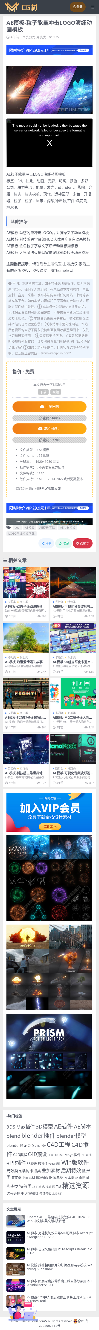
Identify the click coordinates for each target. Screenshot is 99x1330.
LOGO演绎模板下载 (21, 533)
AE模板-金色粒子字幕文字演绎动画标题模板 (42, 245)
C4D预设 (37, 1154)
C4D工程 (58, 1144)
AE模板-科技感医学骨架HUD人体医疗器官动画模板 (48, 239)
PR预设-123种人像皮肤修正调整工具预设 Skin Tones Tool (59, 1299)
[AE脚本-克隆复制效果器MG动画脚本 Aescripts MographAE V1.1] (15, 1237)
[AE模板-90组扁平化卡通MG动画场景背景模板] (73, 638)
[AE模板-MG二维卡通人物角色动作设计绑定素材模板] (73, 693)
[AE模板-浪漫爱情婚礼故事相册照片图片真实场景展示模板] (26, 638)
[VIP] (49, 49)
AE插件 (63, 1126)
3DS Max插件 (20, 1126)
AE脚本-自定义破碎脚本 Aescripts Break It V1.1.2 (59, 1251)
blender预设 (16, 1145)
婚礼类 (12, 657)
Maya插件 (72, 1154)
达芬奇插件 (15, 1193)
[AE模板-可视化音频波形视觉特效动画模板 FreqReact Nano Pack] (73, 749)
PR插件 (18, 1162)
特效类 (71, 602)
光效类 (30, 37)
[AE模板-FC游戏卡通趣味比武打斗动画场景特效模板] (26, 693)
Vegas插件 (54, 1163)
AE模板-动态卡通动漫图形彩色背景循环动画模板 (25, 608)
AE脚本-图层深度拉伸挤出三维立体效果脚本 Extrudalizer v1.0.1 (60, 1283)
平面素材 (28, 1177)
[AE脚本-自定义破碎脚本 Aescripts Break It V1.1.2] (15, 1253)
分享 (48, 543)
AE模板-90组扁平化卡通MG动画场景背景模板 (73, 664)
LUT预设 (59, 1155)
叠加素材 (51, 1170)
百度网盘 (52, 406)
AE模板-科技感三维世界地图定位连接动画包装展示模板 (25, 775)
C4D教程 (20, 1154)
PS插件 (42, 1163)
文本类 (69, 1177)
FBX (50, 1155)
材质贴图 (82, 1177)
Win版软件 (75, 1162)
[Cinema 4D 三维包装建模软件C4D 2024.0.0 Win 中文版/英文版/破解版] (15, 1221)
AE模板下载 (47, 527)
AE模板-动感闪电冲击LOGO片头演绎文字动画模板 (47, 232)
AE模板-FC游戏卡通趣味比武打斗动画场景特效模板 (24, 719)
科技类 (46, 1187)
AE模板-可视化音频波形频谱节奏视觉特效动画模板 (73, 608)
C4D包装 (40, 1146)
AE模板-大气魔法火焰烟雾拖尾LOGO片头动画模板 (47, 252)
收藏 (66, 543)
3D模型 (44, 1126)
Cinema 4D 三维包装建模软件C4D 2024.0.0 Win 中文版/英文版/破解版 (58, 1219)
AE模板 (29, 527)
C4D (31, 1145)
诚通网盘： (52, 428)
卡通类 (12, 602)
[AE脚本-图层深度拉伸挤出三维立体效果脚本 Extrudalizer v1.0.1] (15, 1285)
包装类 (12, 768)
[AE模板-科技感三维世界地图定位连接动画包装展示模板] (26, 749)
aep (17, 527)
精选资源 (75, 1185)
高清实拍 (57, 1193)
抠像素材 (56, 1177)
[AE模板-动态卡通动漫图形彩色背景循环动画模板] (26, 582)
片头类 (41, 37)
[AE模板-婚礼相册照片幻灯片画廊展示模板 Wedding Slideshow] (15, 1269)
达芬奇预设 (31, 1193)
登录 (79, 7)
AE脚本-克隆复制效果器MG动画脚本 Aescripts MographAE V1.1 (60, 1235)
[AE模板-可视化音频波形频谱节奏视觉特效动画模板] (73, 582)
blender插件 (38, 1135)
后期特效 (71, 1170)
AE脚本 (82, 1126)
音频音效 (45, 1193)
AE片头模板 (68, 527)
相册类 (24, 657)
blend (13, 1135)
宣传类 (24, 768)
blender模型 (71, 1135)
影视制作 (42, 1178)
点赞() (84, 543)
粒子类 (56, 1187)
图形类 (24, 602)
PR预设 (32, 1163)
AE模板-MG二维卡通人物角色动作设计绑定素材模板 (72, 719)
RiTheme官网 (62, 270)
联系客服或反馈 (49, 488)
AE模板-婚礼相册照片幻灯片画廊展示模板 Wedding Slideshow (59, 1267)
